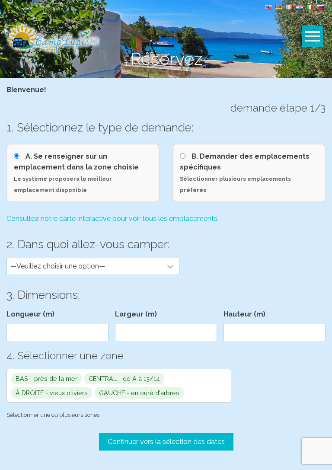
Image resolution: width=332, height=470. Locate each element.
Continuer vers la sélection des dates (166, 442)
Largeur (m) (136, 314)
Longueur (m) (30, 314)
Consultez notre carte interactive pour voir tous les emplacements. (112, 218)
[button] (118, 386)
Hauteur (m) (244, 314)
